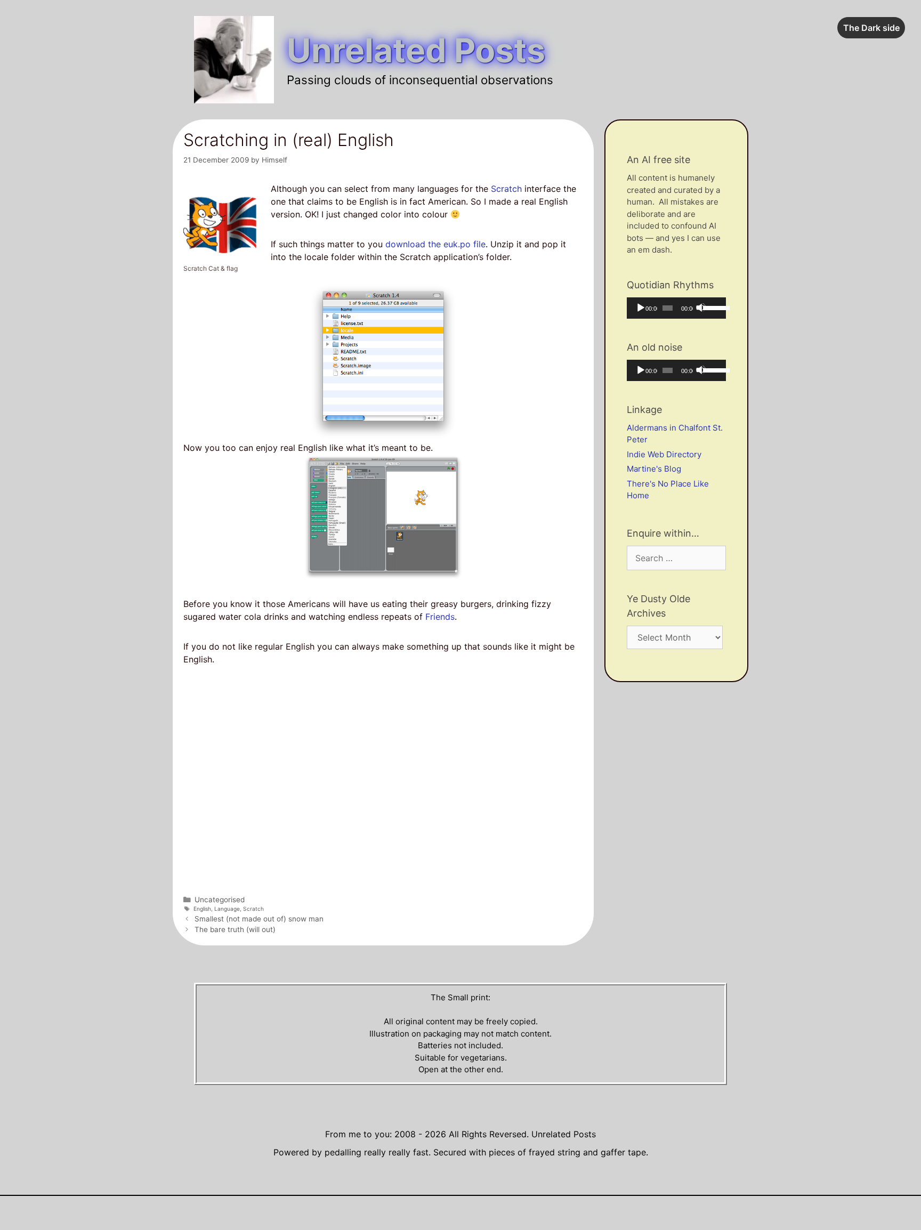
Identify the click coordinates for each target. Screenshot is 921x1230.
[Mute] (701, 307)
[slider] (712, 307)
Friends (439, 616)
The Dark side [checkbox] (871, 27)
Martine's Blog (654, 469)
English (202, 908)
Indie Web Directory (664, 454)
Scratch (506, 188)
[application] (676, 308)
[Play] (640, 307)
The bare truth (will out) (235, 929)
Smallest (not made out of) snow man (259, 919)
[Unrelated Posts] (234, 59)
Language (227, 908)
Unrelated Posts (416, 50)
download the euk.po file (435, 244)
